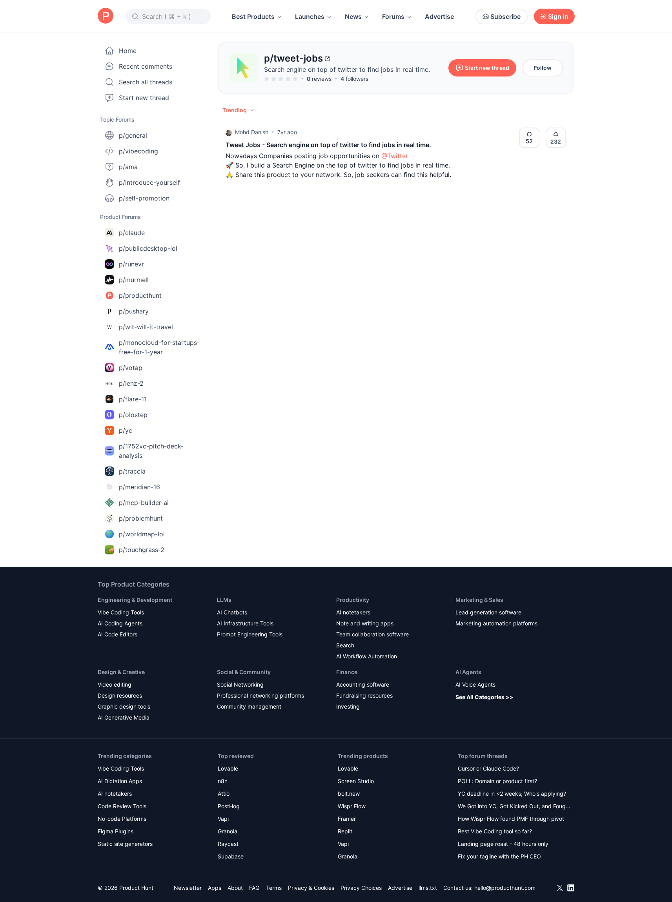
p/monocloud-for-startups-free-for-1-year (159, 347)
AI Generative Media (123, 717)
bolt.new (349, 793)
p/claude (132, 233)
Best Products (253, 16)
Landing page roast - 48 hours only (503, 843)
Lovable (228, 768)
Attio (223, 793)
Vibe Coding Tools (121, 612)
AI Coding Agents (120, 623)
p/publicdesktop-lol (148, 248)
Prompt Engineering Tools (249, 634)
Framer (347, 818)
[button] (238, 110)
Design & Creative (121, 672)
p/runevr (131, 264)
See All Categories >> (484, 697)
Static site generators (125, 843)
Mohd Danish (251, 132)
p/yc (125, 430)
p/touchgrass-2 (141, 550)
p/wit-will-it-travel (146, 327)
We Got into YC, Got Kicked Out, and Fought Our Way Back (514, 807)
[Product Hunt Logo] (105, 16)
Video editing (114, 684)
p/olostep (133, 415)
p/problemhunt (141, 518)
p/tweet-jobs (293, 58)
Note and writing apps (364, 623)
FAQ (254, 887)
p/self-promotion (144, 198)
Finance (346, 672)
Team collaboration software (372, 634)
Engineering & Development (135, 599)
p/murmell (134, 280)
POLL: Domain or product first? (497, 781)
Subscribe (505, 16)
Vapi (223, 818)
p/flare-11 (133, 399)
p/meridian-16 (139, 487)
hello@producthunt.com (504, 887)
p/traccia (132, 471)
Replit (345, 831)
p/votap (130, 368)
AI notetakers (353, 612)
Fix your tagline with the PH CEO (499, 856)
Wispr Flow (352, 806)
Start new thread (144, 98)
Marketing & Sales (479, 599)
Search (345, 645)
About (235, 887)
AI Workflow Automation (366, 656)
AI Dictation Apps (120, 781)
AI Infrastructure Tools (245, 623)
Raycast (228, 843)
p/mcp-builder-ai (144, 503)
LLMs (224, 599)
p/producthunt (140, 295)
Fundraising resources (364, 695)
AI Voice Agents (475, 684)
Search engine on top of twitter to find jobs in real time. (347, 69)
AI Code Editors (117, 634)
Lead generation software (488, 612)
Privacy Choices (361, 887)
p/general (133, 135)
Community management (249, 706)
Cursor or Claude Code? (488, 768)
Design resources (120, 695)
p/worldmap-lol (142, 534)
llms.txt (428, 887)
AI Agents (468, 672)
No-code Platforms (122, 818)
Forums (393, 16)
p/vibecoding (138, 151)
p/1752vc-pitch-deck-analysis (151, 450)
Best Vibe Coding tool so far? (495, 831)
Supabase (231, 856)
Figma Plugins (115, 831)
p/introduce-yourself (149, 182)
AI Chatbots (232, 612)
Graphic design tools (124, 706)
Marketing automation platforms (496, 623)
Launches (309, 16)
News (353, 16)
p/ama (128, 167)
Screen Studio (356, 781)
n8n (223, 781)
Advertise (439, 16)
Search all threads (145, 82)
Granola (227, 831)
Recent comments (145, 66)
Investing (348, 706)
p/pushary (134, 311)
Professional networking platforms (260, 695)
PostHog (229, 806)
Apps (214, 887)
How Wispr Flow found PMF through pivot (511, 818)
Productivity (352, 599)
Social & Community (244, 672)
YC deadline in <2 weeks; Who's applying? (512, 793)
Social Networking (240, 684)
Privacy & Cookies (311, 887)
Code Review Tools (122, 806)
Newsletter (188, 887)
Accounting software (362, 684)
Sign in (558, 16)
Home (128, 51)
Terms (274, 887)
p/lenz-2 (131, 383)
